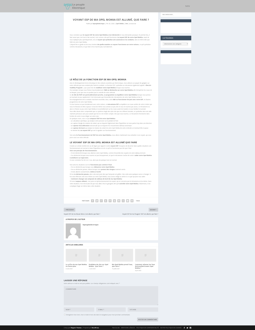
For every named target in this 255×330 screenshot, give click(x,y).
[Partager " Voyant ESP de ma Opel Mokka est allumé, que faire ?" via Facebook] (93, 201)
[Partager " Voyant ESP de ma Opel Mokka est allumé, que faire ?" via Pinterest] (110, 201)
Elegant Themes (76, 328)
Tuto (187, 6)
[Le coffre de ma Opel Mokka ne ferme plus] (76, 255)
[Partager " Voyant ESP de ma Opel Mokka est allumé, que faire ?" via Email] (128, 201)
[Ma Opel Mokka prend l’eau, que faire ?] (122, 255)
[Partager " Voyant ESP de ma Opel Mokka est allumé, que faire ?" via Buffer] (119, 201)
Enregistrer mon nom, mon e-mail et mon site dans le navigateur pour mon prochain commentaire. (98, 315)
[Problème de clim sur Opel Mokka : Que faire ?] (99, 255)
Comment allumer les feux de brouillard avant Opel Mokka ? (145, 266)
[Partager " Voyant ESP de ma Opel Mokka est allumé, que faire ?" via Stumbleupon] (123, 201)
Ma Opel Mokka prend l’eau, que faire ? (122, 265)
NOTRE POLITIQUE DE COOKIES (170, 328)
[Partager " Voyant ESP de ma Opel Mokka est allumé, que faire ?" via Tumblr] (106, 201)
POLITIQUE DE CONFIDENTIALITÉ (147, 328)
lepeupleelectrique (98, 23)
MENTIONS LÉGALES (128, 328)
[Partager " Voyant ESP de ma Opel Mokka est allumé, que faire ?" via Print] (132, 201)
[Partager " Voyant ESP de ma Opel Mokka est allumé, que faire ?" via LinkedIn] (114, 201)
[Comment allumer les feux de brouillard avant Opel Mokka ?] (145, 255)
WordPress (95, 328)
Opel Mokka (120, 23)
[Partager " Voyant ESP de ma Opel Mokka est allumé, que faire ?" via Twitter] (97, 201)
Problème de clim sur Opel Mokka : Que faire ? (98, 265)
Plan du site (116, 328)
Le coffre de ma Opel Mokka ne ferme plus (76, 265)
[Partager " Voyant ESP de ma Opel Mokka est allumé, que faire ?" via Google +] (101, 201)
